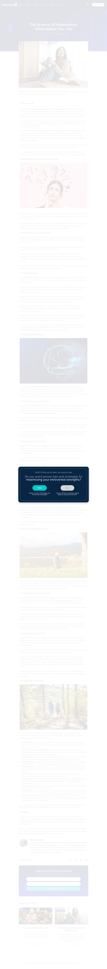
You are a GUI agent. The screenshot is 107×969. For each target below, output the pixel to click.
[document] (53, 484)
